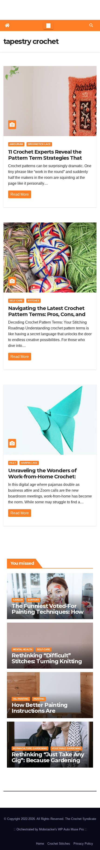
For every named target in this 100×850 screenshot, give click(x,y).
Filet (13, 463)
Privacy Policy (83, 843)
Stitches (33, 300)
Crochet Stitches (58, 843)
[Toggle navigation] (48, 25)
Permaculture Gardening (30, 748)
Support (33, 600)
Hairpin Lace (29, 463)
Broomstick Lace (39, 144)
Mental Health (22, 649)
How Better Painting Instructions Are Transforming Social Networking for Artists (42, 714)
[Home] (7, 25)
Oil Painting (21, 699)
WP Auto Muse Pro (71, 829)
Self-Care (16, 300)
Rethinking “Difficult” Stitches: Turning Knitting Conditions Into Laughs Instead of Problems (47, 664)
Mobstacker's (48, 829)
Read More (19, 194)
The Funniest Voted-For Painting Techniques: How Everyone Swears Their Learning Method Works (47, 615)
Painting (38, 699)
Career (18, 600)
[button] (91, 25)
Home (40, 843)
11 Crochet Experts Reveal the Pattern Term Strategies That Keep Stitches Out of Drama (45, 158)
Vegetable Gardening (66, 748)
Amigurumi (16, 144)
